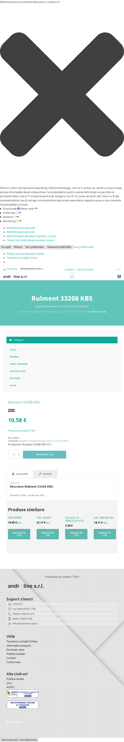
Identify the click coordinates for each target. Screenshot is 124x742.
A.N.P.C (10, 687)
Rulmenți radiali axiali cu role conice (66, 311)
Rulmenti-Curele (26, 311)
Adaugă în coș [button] (19, 533)
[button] (62, 95)
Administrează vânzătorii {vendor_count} (31, 236)
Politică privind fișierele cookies (25, 254)
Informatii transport (18, 645)
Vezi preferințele (34, 247)
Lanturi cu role (18, 371)
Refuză (18, 247)
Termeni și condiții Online (21, 258)
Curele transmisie (19, 364)
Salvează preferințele (59, 247)
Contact (11, 658)
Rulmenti (40, 311)
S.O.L (9, 683)
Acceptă (6, 247)
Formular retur (15, 649)
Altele (13, 385)
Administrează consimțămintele (19, 739)
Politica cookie (15, 679)
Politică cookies (15, 654)
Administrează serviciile (20, 232)
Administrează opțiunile (20, 228)
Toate (13, 349)
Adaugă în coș (44, 454)
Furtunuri (15, 378)
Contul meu (13, 662)
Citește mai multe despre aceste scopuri (30, 240)
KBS (49, 444)
